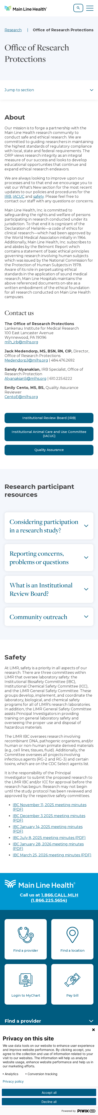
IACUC (18, 196)
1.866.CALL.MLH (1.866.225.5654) (54, 897)
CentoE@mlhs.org (21, 397)
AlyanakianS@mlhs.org (25, 378)
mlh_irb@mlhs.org (21, 342)
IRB (8, 196)
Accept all (49, 1092)
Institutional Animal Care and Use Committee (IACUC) (49, 434)
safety (38, 196)
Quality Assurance (49, 450)
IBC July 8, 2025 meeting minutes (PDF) (49, 838)
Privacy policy (13, 1081)
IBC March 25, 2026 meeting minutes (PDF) (52, 855)
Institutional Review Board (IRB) (49, 418)
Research (13, 30)
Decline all (49, 1102)
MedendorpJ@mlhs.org (26, 360)
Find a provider (23, 1021)
